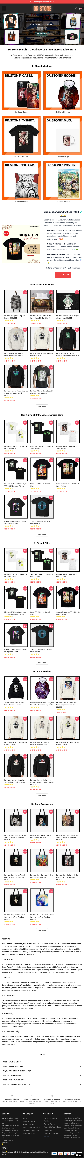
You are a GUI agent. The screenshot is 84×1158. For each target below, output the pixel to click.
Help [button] (80, 1155)
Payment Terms (49, 1124)
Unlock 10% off (4, 1148)
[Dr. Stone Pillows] (21, 180)
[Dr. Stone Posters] (62, 180)
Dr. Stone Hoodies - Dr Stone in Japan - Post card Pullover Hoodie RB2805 (41, 782)
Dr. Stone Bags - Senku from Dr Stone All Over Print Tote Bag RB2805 (14, 877)
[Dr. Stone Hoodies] (62, 90)
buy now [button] (65, 275)
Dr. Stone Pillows (21, 202)
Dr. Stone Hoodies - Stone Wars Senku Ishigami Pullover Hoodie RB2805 (67, 705)
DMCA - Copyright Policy (31, 1127)
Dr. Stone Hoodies (63, 112)
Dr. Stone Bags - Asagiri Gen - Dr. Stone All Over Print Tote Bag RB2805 (15, 837)
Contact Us (48, 1130)
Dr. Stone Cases (21, 112)
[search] (76, 8)
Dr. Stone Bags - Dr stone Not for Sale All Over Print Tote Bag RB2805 (67, 877)
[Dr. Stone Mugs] (62, 135)
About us (26, 1118)
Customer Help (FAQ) (51, 1133)
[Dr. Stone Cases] (21, 90)
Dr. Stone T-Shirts (21, 157)
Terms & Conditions (29, 1121)
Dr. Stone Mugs (63, 157)
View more (42, 406)
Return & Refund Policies (52, 1127)
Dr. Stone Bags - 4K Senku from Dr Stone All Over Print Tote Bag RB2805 (41, 917)
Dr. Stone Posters (63, 202)
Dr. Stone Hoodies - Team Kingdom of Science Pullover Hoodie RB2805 (16, 393)
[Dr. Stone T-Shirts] (21, 135)
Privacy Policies (28, 1124)
